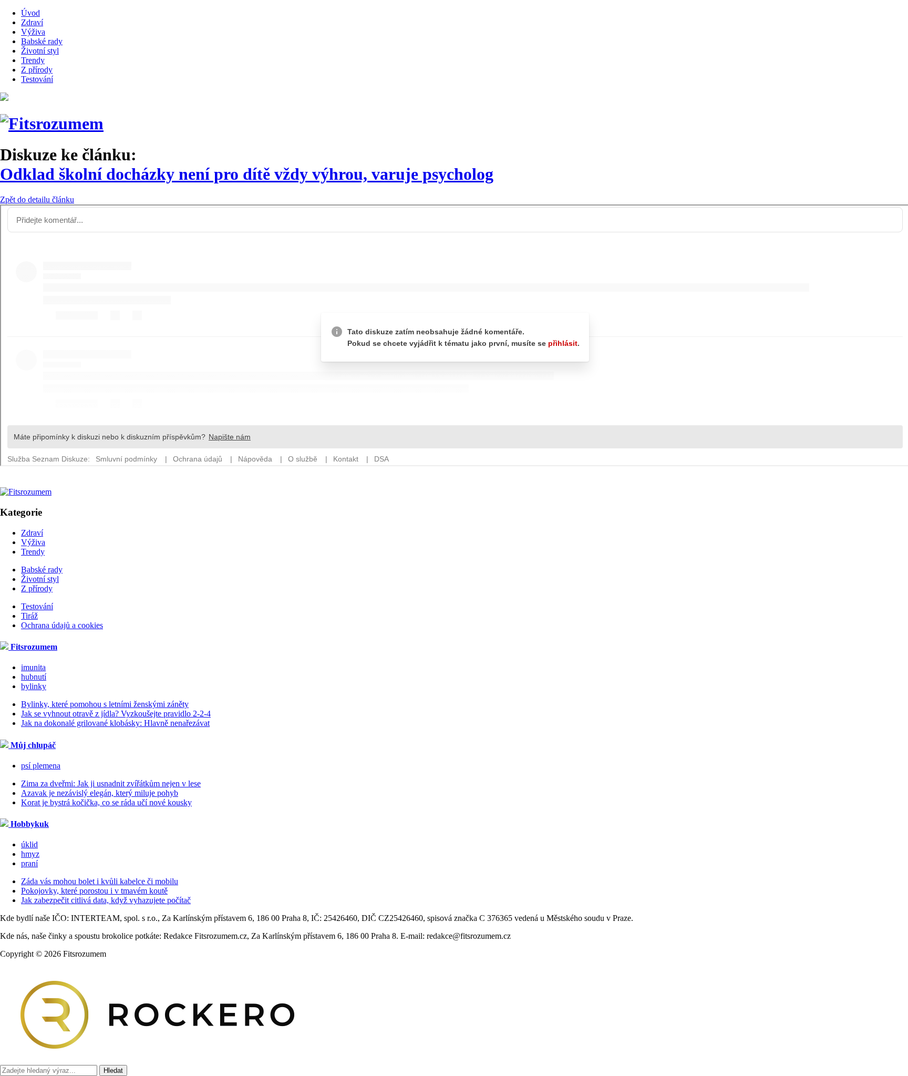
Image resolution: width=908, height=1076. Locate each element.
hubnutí (33, 676)
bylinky (33, 686)
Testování (37, 79)
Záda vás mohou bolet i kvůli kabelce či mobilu (99, 881)
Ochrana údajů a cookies (62, 625)
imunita (33, 667)
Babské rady (42, 41)
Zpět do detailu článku (37, 199)
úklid (29, 844)
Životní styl (40, 50)
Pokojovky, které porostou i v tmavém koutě (94, 890)
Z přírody (37, 69)
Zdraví (32, 22)
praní (29, 863)
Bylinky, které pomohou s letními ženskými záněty (105, 704)
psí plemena (40, 765)
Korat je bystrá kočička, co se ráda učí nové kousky (106, 802)
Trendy (33, 60)
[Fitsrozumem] (52, 123)
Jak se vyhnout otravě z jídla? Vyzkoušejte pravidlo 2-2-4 (116, 713)
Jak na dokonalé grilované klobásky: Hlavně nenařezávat (115, 723)
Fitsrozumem (32, 646)
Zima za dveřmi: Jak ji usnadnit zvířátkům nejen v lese (111, 783)
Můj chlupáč (32, 745)
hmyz (30, 853)
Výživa (33, 31)
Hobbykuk (28, 823)
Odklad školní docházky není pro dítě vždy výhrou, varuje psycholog (246, 174)
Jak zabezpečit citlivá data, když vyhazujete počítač (106, 900)
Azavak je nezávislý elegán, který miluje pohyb (99, 792)
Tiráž (29, 615)
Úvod (30, 12)
